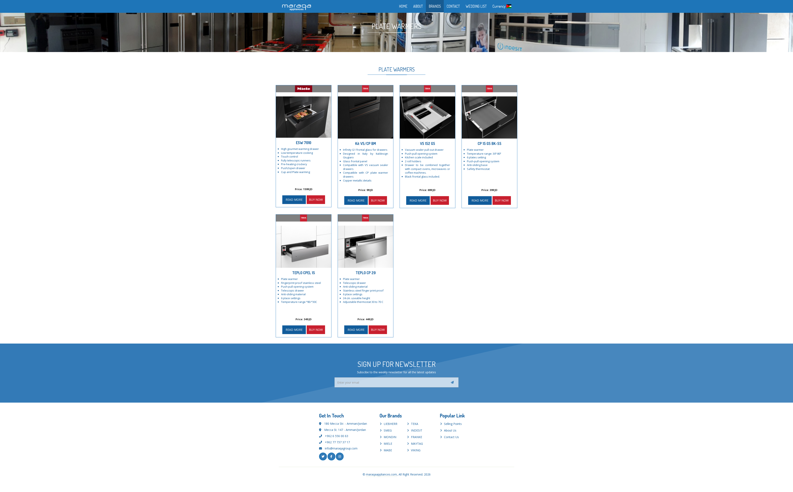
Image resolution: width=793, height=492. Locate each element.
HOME (403, 6)
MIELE (388, 444)
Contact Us (451, 437)
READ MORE (294, 200)
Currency (499, 6)
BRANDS (435, 6)
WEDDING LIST (476, 6)
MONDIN (390, 437)
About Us (450, 430)
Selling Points (453, 424)
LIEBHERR (390, 424)
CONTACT (453, 6)
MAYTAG (417, 444)
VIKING (415, 450)
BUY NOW (316, 200)
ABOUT (418, 6)
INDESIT (416, 430)
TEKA (414, 424)
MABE (388, 450)
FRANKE (416, 437)
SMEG (388, 430)
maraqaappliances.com (381, 474)
